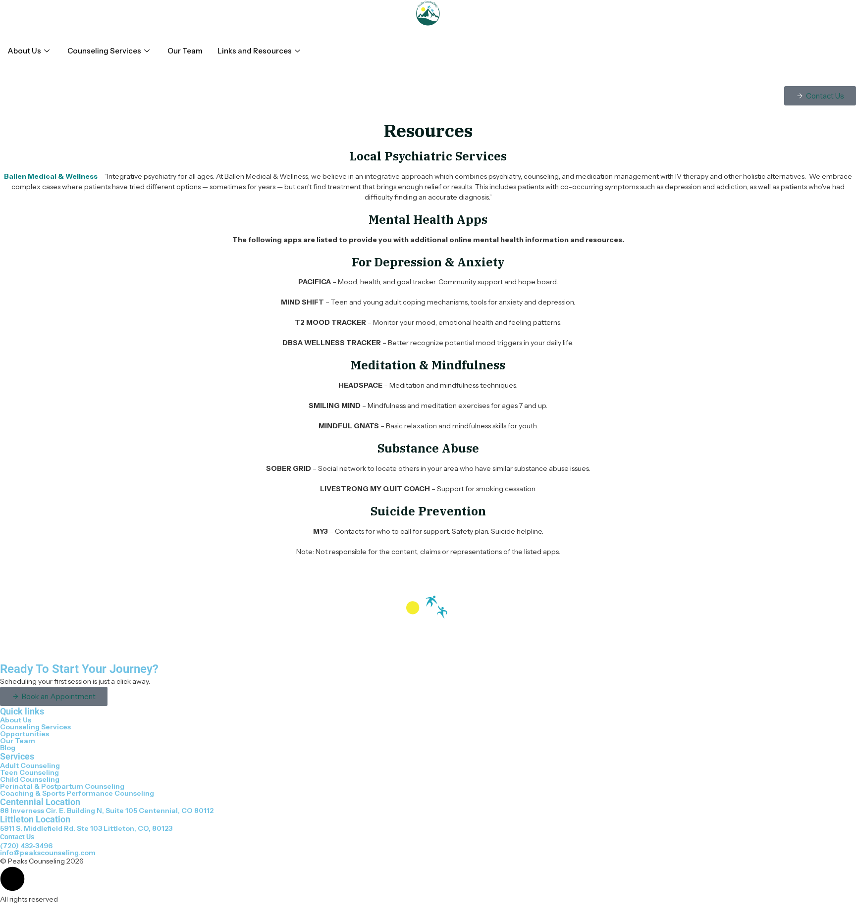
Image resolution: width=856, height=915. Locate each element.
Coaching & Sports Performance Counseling (77, 793)
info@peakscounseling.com (48, 852)
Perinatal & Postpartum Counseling (62, 786)
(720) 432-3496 (26, 845)
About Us (24, 50)
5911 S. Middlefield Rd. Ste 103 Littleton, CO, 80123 (86, 828)
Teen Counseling (29, 772)
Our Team (185, 50)
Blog (7, 747)
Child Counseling (29, 779)
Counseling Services (104, 50)
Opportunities (24, 733)
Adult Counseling (30, 765)
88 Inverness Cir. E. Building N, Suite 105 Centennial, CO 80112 (107, 810)
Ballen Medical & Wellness (51, 176)
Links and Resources (254, 50)
